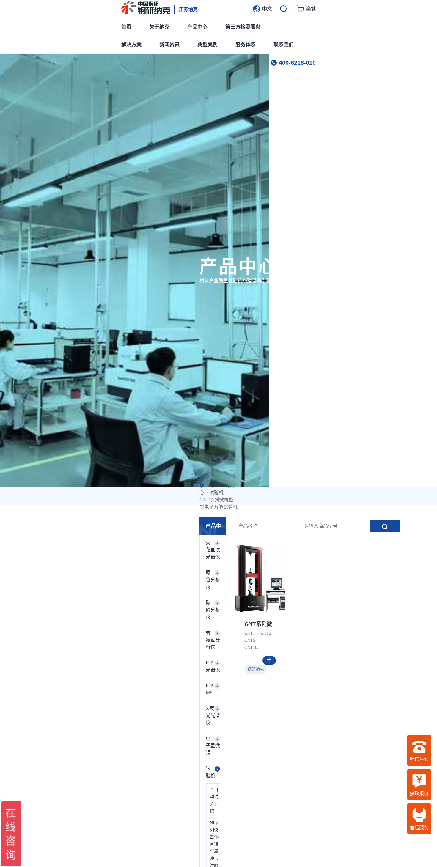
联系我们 (283, 45)
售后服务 (419, 827)
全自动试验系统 (214, 800)
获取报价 (419, 793)
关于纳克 (159, 27)
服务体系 (245, 45)
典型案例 (207, 45)
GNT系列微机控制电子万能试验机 (258, 624)
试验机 (216, 492)
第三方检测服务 (243, 27)
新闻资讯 (169, 45)
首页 (126, 27)
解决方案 (131, 45)
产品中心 (197, 27)
